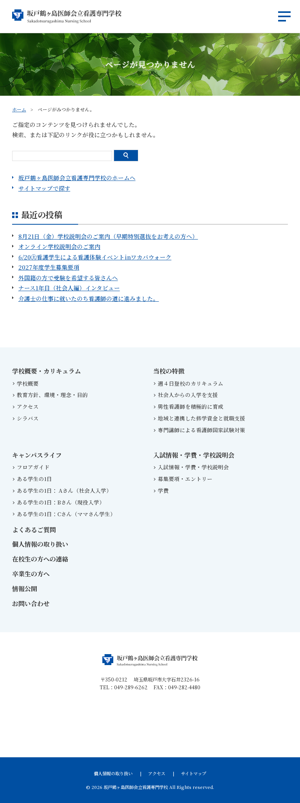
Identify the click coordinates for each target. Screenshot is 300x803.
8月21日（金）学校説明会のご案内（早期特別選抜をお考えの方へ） (108, 236)
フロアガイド (33, 467)
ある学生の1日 (34, 479)
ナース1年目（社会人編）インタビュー (69, 288)
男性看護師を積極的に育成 (190, 406)
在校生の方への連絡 (40, 558)
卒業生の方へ (31, 573)
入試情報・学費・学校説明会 (193, 455)
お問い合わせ (31, 603)
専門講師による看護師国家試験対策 (201, 430)
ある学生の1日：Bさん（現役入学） (61, 502)
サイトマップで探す (44, 188)
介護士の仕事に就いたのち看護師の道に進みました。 (88, 298)
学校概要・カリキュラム (46, 371)
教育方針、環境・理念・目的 (52, 395)
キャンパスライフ (37, 455)
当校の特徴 (168, 371)
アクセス (28, 406)
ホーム (19, 109)
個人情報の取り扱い (40, 544)
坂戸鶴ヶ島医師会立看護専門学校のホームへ (77, 177)
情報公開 (24, 588)
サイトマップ (193, 773)
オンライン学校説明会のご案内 (59, 246)
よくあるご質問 (34, 529)
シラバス (28, 418)
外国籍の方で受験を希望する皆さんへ (68, 278)
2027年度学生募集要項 (48, 267)
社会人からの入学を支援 (188, 395)
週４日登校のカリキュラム (190, 383)
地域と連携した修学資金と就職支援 (201, 418)
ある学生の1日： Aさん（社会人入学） (65, 490)
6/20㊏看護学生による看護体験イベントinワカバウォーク (94, 257)
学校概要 (28, 383)
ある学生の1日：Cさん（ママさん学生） (66, 514)
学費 (163, 490)
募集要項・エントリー (185, 479)
